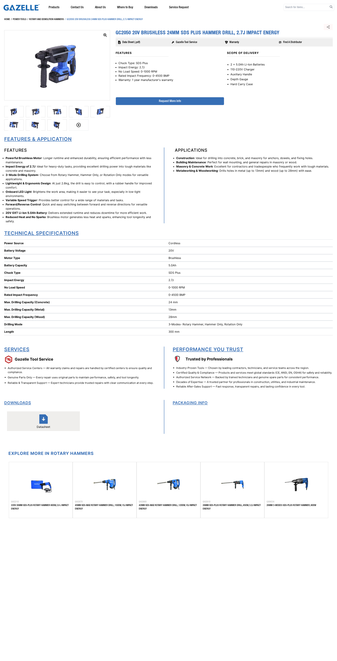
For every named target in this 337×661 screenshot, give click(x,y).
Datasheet (43, 427)
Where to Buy (125, 7)
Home (7, 19)
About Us (100, 7)
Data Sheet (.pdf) (131, 42)
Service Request (179, 7)
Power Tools (18, 19)
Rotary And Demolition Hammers (45, 19)
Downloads (151, 7)
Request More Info (170, 101)
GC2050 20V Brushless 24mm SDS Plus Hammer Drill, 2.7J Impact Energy (104, 19)
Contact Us (77, 7)
